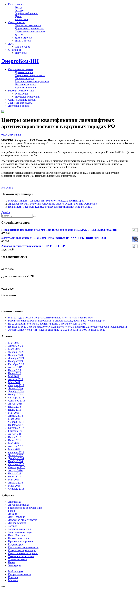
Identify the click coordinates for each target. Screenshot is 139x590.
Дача (11, 43)
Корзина (13, 577)
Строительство (16, 22)
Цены (18, 16)
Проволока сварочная (27, 96)
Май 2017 (13, 443)
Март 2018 (14, 418)
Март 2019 (14, 382)
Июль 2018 (14, 406)
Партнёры (21, 52)
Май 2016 (13, 479)
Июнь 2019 (14, 373)
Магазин (13, 580)
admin (17, 134)
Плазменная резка (25, 84)
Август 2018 (15, 403)
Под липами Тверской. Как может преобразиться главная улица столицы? (51, 206)
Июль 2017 (14, 437)
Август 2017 (15, 434)
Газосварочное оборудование (32, 81)
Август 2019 (15, 367)
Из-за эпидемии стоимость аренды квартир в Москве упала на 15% (47, 323)
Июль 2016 (14, 473)
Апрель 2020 (15, 345)
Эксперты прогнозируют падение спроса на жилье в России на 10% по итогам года (56, 329)
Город (18, 7)
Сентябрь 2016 (16, 467)
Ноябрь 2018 (15, 394)
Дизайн (19, 34)
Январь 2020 (15, 355)
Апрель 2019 (15, 379)
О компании (15, 49)
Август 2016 (15, 470)
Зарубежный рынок (26, 13)
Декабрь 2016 (16, 458)
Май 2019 (13, 376)
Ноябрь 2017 (15, 424)
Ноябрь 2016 (15, 461)
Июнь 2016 (14, 476)
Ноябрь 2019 (15, 361)
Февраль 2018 (16, 421)
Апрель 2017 (15, 446)
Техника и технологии (28, 25)
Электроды (21, 93)
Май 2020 (13, 342)
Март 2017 (14, 449)
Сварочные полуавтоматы (30, 75)
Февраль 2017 (16, 452)
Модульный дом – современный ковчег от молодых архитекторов (46, 200)
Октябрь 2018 (16, 397)
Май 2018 (13, 412)
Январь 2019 (15, 388)
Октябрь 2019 (16, 364)
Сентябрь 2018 (16, 400)
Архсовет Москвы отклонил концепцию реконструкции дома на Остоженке (52, 203)
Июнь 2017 (14, 440)
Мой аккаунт (15, 571)
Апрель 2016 (15, 482)
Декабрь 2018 (16, 391)
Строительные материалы (30, 31)
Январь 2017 (15, 455)
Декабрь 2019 (16, 358)
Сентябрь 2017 (16, 431)
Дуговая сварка (24, 72)
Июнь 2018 (14, 409)
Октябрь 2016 (16, 464)
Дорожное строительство (29, 28)
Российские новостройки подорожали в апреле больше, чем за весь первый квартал (56, 320)
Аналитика (21, 19)
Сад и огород (22, 46)
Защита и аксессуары (20, 102)
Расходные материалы (21, 90)
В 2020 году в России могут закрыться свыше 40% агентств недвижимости (51, 317)
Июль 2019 (14, 370)
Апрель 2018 (15, 415)
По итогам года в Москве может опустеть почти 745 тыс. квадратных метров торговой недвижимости (67, 326)
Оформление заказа (19, 574)
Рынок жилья (16, 4)
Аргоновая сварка (25, 87)
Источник (7, 187)
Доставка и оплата (18, 105)
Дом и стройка (23, 37)
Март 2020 (14, 348)
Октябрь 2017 (16, 427)
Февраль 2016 (16, 488)
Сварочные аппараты (20, 69)
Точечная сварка (24, 78)
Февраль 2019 (16, 385)
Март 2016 (14, 485)
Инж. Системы (23, 40)
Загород (19, 10)
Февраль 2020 (16, 352)
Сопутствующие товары (22, 99)
